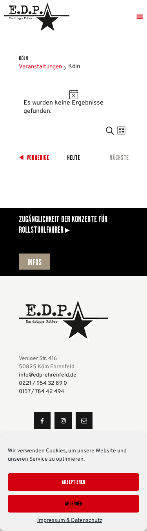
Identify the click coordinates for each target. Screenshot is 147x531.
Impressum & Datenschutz (69, 520)
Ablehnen (73, 503)
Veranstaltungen (40, 67)
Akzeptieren (73, 482)
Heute (73, 158)
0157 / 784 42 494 (41, 391)
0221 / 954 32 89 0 (43, 383)
